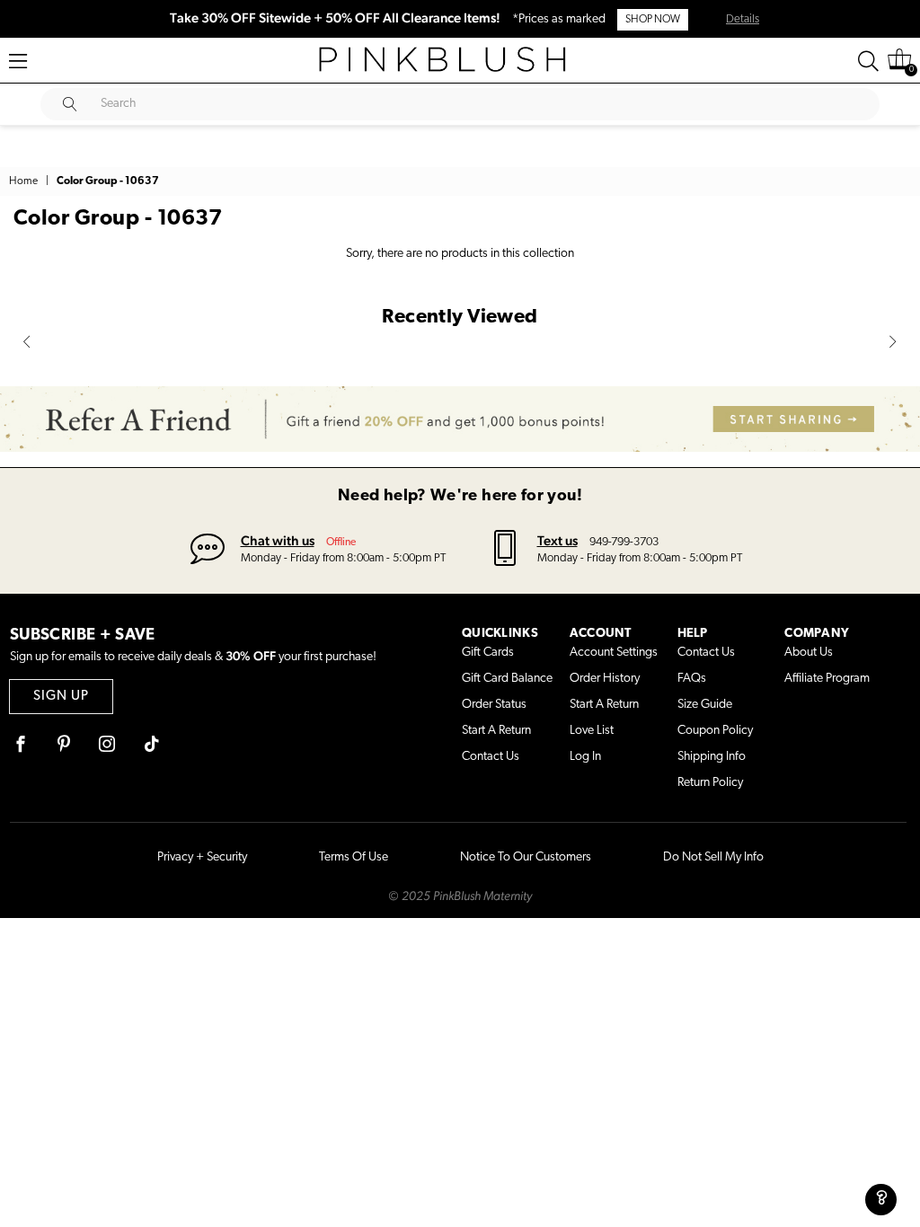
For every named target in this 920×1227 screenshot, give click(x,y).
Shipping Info (711, 757)
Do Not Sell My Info (713, 857)
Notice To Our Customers (525, 857)
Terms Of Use (353, 857)
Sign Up (61, 696)
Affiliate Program (827, 678)
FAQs (691, 678)
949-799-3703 (624, 542)
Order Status (494, 704)
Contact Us (490, 757)
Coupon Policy (715, 730)
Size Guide (704, 704)
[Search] (868, 61)
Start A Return (496, 730)
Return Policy (710, 783)
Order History (605, 678)
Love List (592, 730)
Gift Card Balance (507, 678)
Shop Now (652, 19)
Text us (557, 540)
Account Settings (614, 652)
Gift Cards (488, 652)
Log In (585, 757)
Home (23, 181)
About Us (808, 652)
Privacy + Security (202, 857)
